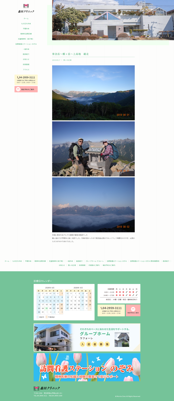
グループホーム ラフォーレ (95, 261)
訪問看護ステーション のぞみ (26, 44)
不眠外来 (26, 28)
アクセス (26, 69)
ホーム (26, 18)
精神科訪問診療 (26, 33)
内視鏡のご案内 (94, 265)
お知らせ (26, 59)
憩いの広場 (67, 60)
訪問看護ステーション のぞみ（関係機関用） (145, 261)
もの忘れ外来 (26, 23)
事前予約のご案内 (109, 265)
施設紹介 (79, 261)
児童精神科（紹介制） (26, 39)
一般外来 (26, 49)
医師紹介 (26, 54)
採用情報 (26, 64)
